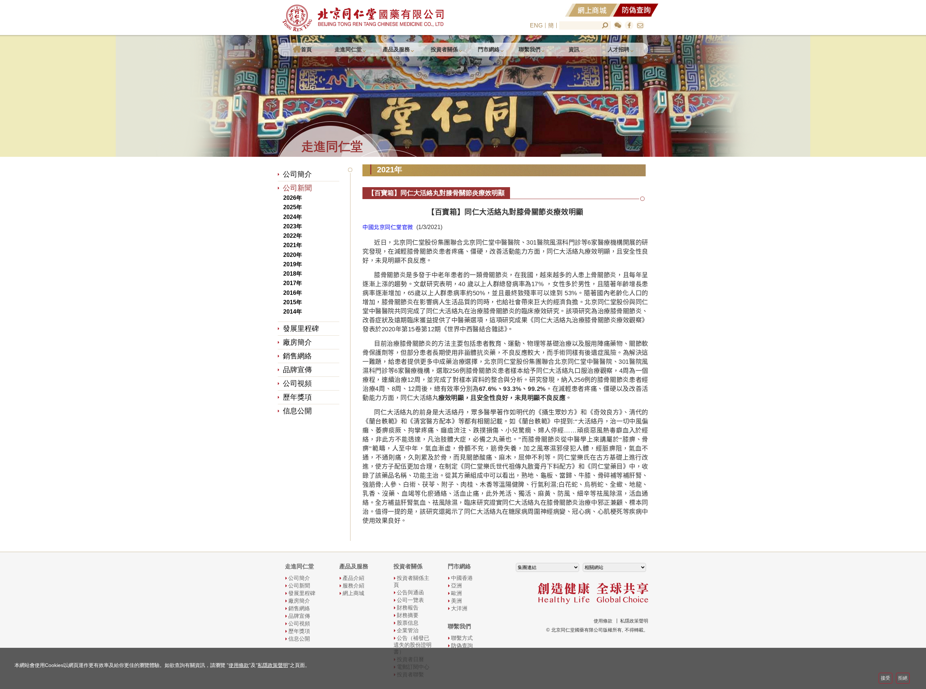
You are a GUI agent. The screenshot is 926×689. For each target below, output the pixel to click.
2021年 (292, 245)
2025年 (292, 207)
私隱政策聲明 (634, 621)
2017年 (292, 283)
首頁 (306, 49)
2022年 (292, 236)
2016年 (292, 293)
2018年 (292, 274)
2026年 (292, 198)
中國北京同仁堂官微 (387, 227)
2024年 (292, 217)
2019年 (292, 264)
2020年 (292, 255)
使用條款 (603, 621)
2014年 (292, 312)
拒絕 (903, 678)
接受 (885, 678)
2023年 (292, 226)
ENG (536, 25)
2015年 (292, 302)
